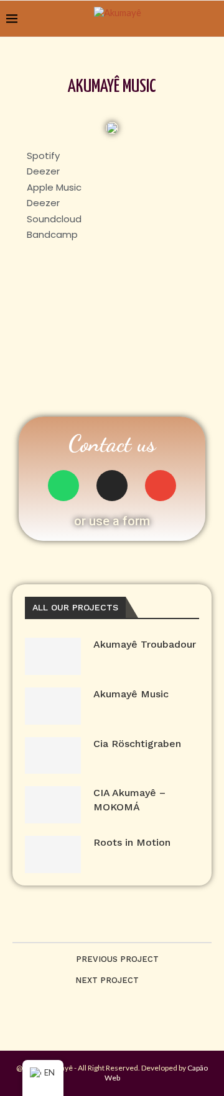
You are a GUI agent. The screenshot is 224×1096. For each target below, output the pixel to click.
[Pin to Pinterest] (128, 924)
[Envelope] (160, 485)
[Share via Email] (141, 924)
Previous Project (117, 959)
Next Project (107, 980)
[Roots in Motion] (53, 854)
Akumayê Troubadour (144, 644)
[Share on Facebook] (102, 924)
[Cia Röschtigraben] (53, 755)
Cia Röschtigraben (137, 744)
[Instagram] (112, 485)
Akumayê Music (131, 694)
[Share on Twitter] (115, 924)
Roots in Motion (131, 842)
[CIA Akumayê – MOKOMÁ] (53, 804)
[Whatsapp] (63, 485)
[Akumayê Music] (53, 706)
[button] (112, 521)
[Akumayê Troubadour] (53, 656)
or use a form (112, 521)
